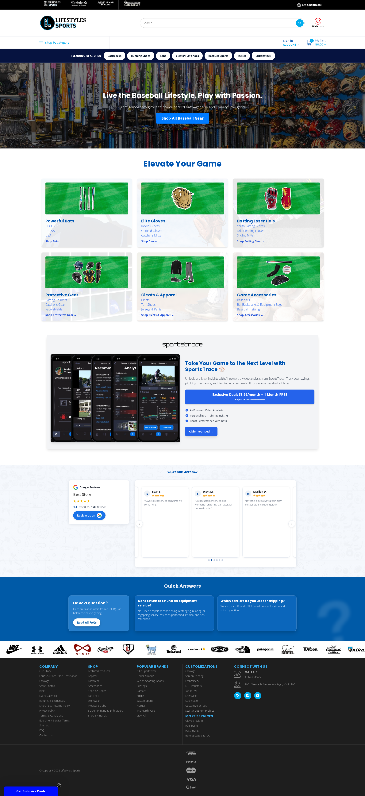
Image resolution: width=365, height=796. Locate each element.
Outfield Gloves (151, 231)
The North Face (146, 710)
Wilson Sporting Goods (150, 681)
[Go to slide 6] (222, 560)
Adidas (140, 696)
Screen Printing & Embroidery (105, 710)
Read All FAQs (87, 622)
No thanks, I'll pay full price (328, 776)
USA (48, 235)
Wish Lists (318, 26)
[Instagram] (237, 695)
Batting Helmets (56, 300)
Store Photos (47, 686)
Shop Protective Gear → (61, 315)
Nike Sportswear (146, 671)
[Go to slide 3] (214, 560)
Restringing (191, 730)
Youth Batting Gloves (251, 226)
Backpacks (114, 56)
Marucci (141, 705)
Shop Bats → (53, 241)
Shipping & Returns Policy (54, 705)
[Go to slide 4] (217, 560)
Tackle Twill (191, 691)
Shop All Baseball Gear (183, 118)
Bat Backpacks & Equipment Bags (259, 304)
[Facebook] (247, 695)
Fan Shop (93, 696)
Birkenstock (263, 56)
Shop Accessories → (250, 315)
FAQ (41, 730)
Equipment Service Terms (54, 720)
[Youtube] (257, 695)
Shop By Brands (97, 715)
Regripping (191, 725)
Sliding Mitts (245, 235)
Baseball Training (248, 309)
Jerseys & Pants (151, 309)
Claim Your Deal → (201, 431)
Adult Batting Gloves (250, 231)
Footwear (93, 681)
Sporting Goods (97, 691)
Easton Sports (145, 700)
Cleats (145, 300)
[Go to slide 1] (209, 560)
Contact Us (46, 735)
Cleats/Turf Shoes (187, 56)
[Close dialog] (360, 717)
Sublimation (192, 700)
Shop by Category (56, 42)
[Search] (300, 23)
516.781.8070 (253, 676)
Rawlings (142, 686)
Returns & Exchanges (52, 700)
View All (141, 715)
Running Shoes (140, 56)
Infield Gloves (150, 226)
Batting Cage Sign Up (197, 735)
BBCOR (50, 226)
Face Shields (53, 309)
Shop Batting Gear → (250, 241)
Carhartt (141, 691)
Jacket (242, 56)
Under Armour (145, 676)
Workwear (94, 700)
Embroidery (192, 681)
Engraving (191, 696)
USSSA (50, 231)
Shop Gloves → (151, 241)
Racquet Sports (218, 56)
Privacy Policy (47, 710)
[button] (31, 791)
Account (290, 42)
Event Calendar (48, 696)
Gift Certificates (311, 4)
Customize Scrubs (196, 705)
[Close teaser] (59, 785)
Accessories (95, 686)
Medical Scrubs (97, 705)
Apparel (92, 676)
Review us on (86, 515)
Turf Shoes (148, 304)
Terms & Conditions (51, 715)
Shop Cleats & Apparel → (157, 315)
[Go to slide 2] (211, 560)
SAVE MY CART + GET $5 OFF (328, 765)
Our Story (45, 671)
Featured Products (99, 671)
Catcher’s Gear (55, 304)
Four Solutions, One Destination (58, 676)
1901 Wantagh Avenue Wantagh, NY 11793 (270, 684)
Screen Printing (194, 676)
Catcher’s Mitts (151, 235)
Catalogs (44, 681)
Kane (163, 56)
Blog (41, 691)
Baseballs (243, 300)
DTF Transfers (193, 686)
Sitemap (44, 725)
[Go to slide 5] (219, 560)
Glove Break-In (194, 720)
